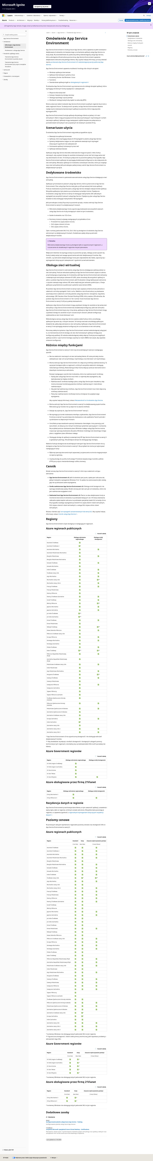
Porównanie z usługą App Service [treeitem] (15, 50)
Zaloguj (148, 15)
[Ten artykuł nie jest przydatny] (148, 56)
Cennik (130, 45)
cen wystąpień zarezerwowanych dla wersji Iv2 (76, 512)
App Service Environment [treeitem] (11, 38)
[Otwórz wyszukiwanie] (144, 15)
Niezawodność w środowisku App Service (89, 400)
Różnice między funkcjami (135, 43)
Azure (53, 32)
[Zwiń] (26, 31)
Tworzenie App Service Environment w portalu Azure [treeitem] (13, 58)
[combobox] (14, 34)
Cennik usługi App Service (67, 514)
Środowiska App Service (74, 32)
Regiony (130, 47)
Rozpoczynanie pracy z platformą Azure (138, 20)
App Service (61, 32)
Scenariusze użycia (133, 36)
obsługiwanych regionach (79, 82)
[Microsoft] (3, 15)
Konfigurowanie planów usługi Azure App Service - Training (64, 1122)
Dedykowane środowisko (135, 38)
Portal (121, 20)
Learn (48, 32)
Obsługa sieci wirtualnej (135, 40)
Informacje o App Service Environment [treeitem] (12, 46)
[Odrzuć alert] (149, 3)
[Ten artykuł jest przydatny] (146, 56)
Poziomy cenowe (132, 50)
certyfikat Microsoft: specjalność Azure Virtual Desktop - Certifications (67, 1129)
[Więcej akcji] (105, 32)
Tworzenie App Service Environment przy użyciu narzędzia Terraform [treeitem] (15, 64)
